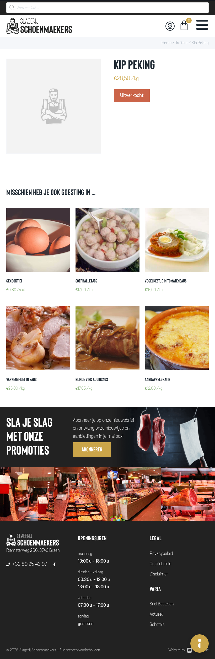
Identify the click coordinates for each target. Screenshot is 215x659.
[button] (92, 449)
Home (166, 42)
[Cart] (184, 26)
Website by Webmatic (188, 650)
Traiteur (181, 42)
